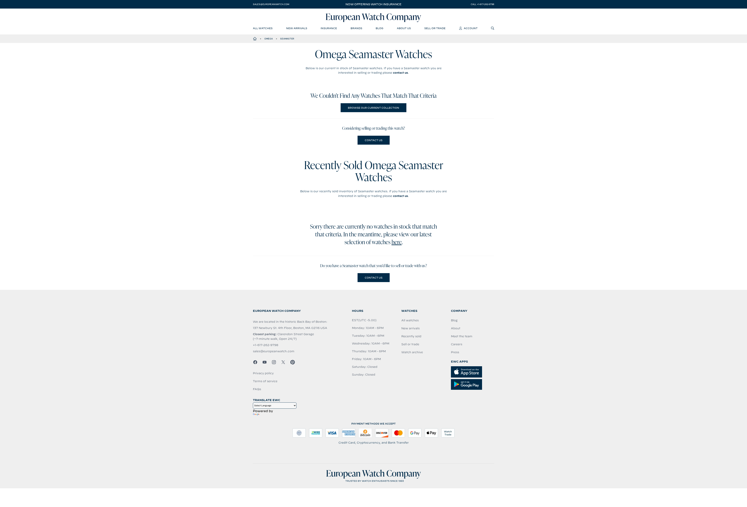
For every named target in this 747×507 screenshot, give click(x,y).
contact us (400, 72)
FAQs (257, 389)
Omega (268, 39)
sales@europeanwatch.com (271, 4)
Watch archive (412, 352)
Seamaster (287, 39)
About (455, 328)
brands (356, 28)
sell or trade (434, 28)
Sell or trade (410, 344)
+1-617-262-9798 (265, 345)
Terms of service (265, 381)
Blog (454, 320)
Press (455, 352)
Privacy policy (263, 373)
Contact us (373, 140)
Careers (456, 344)
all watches (263, 28)
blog (379, 28)
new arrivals (296, 28)
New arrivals (410, 328)
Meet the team (461, 336)
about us (404, 28)
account (471, 28)
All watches (410, 320)
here (397, 243)
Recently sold (411, 336)
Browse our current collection (373, 107)
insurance (329, 28)
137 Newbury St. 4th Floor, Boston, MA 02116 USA (290, 328)
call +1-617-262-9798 (482, 4)
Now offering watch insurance (373, 4)
